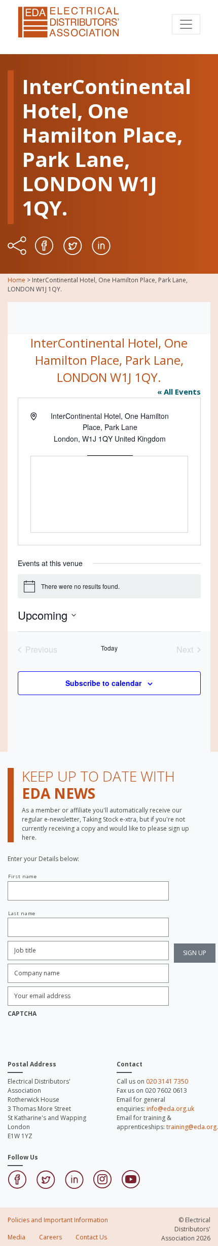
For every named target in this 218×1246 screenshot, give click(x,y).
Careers (50, 1237)
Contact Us (91, 1237)
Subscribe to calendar (103, 683)
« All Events (179, 391)
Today (109, 648)
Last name (21, 913)
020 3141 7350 (167, 1081)
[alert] (109, 586)
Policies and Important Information (58, 1220)
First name (22, 876)
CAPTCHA (22, 1014)
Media (16, 1237)
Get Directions (110, 450)
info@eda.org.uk (170, 1108)
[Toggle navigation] (186, 24)
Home (16, 280)
